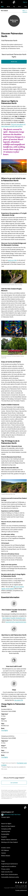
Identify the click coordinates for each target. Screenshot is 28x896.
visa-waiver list (18, 700)
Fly (14, 6)
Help (25, 6)
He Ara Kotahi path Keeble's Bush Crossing (11, 284)
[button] (1, 2)
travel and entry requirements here (16, 622)
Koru (19, 6)
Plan (2, 6)
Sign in (25, 2)
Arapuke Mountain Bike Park (8, 494)
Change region (5, 817)
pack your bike (12, 260)
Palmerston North (14, 21)
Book (8, 6)
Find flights (4, 730)
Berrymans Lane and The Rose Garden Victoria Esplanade (12, 356)
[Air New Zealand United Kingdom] (14, 2)
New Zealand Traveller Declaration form (14, 618)
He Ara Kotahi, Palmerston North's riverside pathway (14, 174)
